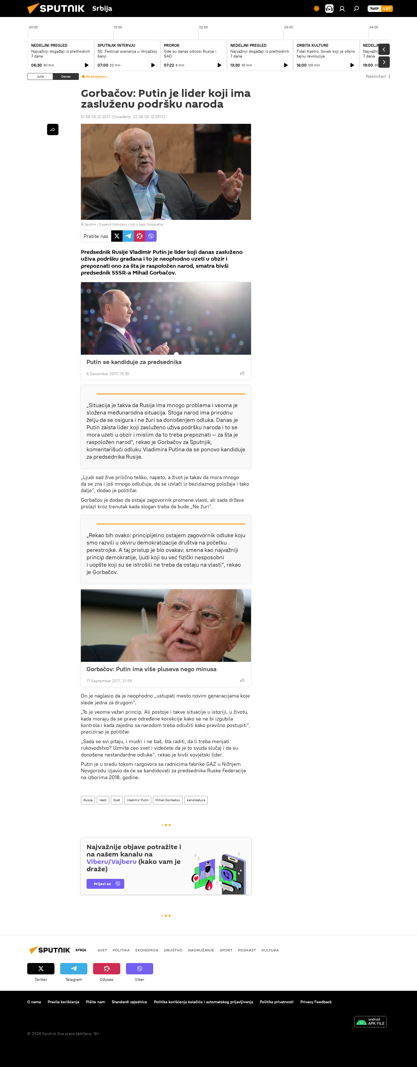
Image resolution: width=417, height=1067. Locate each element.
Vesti (103, 800)
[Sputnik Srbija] (58, 15)
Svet (116, 800)
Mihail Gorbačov (167, 800)
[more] (242, 373)
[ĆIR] (374, 8)
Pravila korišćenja (63, 1001)
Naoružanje (201, 950)
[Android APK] (370, 1022)
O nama (34, 1001)
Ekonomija (146, 950)
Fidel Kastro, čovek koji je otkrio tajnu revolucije (326, 54)
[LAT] (387, 8)
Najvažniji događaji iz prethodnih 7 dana (60, 54)
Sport (226, 950)
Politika (121, 950)
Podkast (247, 950)
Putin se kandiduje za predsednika (134, 361)
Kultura (270, 950)
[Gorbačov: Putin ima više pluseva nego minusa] (166, 625)
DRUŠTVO (173, 950)
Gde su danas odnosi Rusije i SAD (190, 54)
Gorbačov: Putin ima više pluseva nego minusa (151, 669)
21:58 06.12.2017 (95, 116)
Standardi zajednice (129, 1001)
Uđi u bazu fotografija (146, 224)
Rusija (87, 800)
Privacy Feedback (316, 1001)
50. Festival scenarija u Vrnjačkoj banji (127, 54)
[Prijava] (342, 8)
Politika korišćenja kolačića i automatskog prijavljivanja (203, 1001)
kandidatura (196, 800)
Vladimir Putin (138, 800)
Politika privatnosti (277, 1001)
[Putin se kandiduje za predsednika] (166, 318)
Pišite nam (95, 1001)
